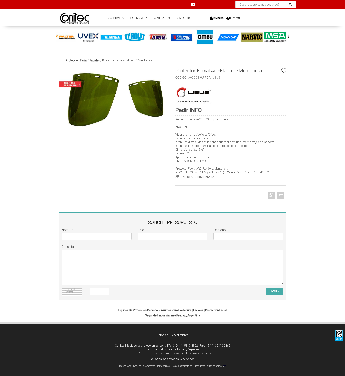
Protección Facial (76, 60)
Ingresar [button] (235, 18)
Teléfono (219, 230)
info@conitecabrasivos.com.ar (152, 353)
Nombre (67, 230)
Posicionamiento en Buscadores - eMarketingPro (197, 366)
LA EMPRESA (138, 18)
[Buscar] (290, 4)
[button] (192, 4)
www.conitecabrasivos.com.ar (193, 353)
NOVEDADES (161, 18)
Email (141, 230)
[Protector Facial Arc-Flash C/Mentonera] (114, 100)
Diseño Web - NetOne (130, 366)
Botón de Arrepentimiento (172, 335)
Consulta (68, 247)
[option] (73, 37)
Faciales (95, 60)
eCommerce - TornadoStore (156, 366)
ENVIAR (274, 291)
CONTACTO (183, 18)
